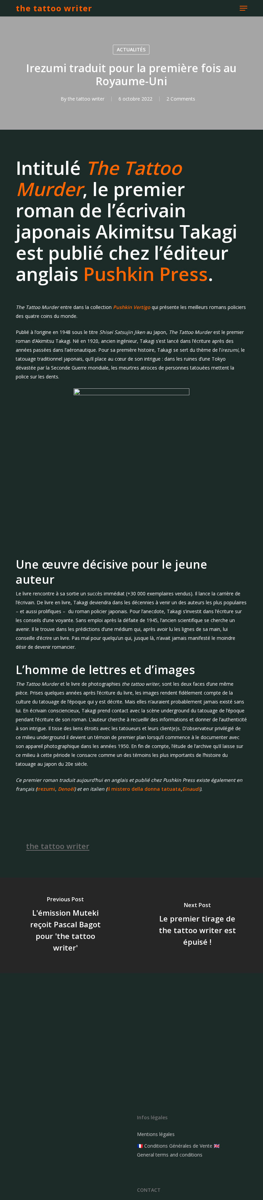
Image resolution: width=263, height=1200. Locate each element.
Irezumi (46, 789)
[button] (243, 8)
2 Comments (180, 98)
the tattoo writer (54, 8)
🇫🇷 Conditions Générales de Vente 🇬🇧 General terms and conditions (178, 1150)
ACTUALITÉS (131, 49)
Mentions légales (156, 1134)
